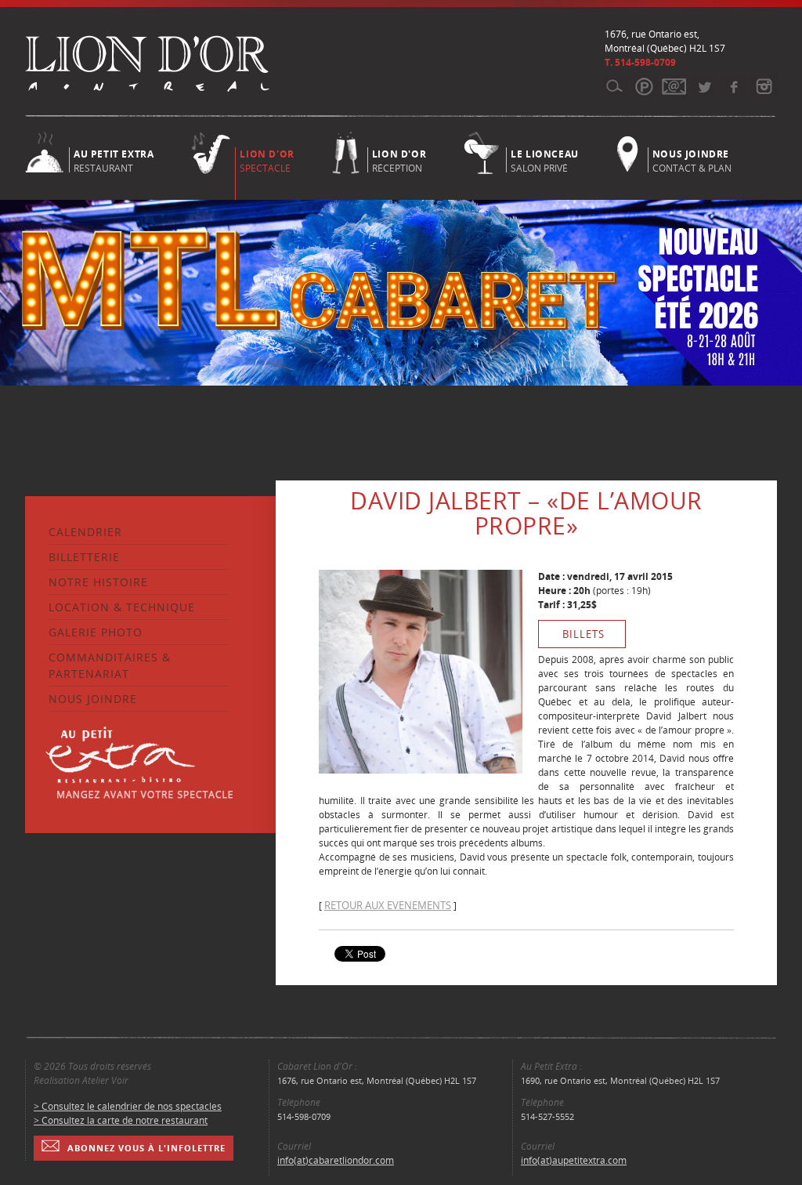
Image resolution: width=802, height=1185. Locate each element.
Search (614, 86)
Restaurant (114, 159)
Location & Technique (122, 607)
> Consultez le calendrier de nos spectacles (128, 1106)
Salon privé (545, 159)
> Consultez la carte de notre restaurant (121, 1120)
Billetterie (84, 556)
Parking (644, 86)
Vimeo (733, 86)
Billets (583, 634)
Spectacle (267, 161)
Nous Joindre (93, 698)
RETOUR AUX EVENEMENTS (387, 905)
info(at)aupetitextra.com (574, 1160)
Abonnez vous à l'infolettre (146, 1148)
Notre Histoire (98, 581)
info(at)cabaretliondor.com (335, 1160)
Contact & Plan (692, 159)
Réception (399, 159)
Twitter (703, 86)
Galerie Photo (96, 632)
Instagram (763, 86)
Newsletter (674, 86)
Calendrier (85, 531)
